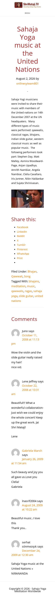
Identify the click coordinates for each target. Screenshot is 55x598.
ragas (28, 291)
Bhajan (32, 271)
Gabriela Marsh (32, 451)
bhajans (34, 281)
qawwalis (17, 291)
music (31, 286)
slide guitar (26, 296)
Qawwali (17, 276)
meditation (18, 286)
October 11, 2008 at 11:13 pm (25, 339)
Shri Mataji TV (27, 5)
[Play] (27, 198)
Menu (27, 13)
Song (27, 276)
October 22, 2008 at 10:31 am (25, 390)
